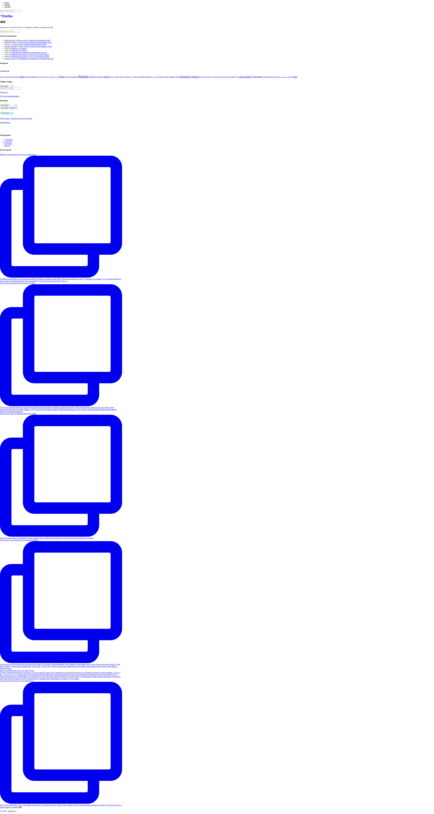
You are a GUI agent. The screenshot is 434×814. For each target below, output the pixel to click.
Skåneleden (184, 76)
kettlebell (51, 77)
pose (132, 77)
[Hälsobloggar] (5, 122)
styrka (202, 77)
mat (106, 76)
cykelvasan (14, 77)
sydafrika (214, 77)
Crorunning (9, 140)
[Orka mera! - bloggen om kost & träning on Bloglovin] (9, 109)
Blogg (7, 3)
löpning (83, 76)
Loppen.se (8, 142)
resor (161, 76)
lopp (61, 76)
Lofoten (56, 77)
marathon (100, 77)
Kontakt (7, 5)
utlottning (277, 77)
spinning (195, 76)
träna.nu (7, 146)
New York (119, 77)
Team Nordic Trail (223, 77)
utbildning (270, 77)
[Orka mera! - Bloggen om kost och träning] (16, 118)
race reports (139, 77)
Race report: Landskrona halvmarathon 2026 (34, 40)
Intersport (45, 77)
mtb (109, 77)
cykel (7, 77)
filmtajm (39, 77)
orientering (126, 77)
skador (172, 77)
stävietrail (208, 77)
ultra (265, 77)
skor (177, 77)
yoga (294, 76)
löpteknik (92, 77)
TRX (236, 77)
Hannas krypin (10, 40)
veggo (289, 77)
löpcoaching (73, 77)
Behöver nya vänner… (20, 48)
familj (33, 77)
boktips (2, 77)
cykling (22, 76)
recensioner (155, 77)
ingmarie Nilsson (11, 46)
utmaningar (284, 77)
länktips (66, 77)
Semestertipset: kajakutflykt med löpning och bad (29, 53)
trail (233, 76)
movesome (8, 144)
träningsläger (257, 77)
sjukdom (166, 77)
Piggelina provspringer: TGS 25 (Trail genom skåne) (30, 55)
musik (113, 77)
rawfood (148, 77)
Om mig (7, 7)
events (28, 77)
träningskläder (245, 76)
